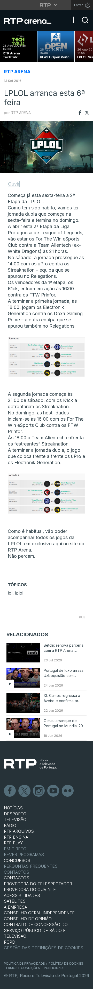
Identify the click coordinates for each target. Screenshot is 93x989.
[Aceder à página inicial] (31, 20)
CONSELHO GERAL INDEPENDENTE (39, 912)
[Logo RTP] (30, 764)
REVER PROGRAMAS (24, 854)
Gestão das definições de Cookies (43, 947)
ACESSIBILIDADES (22, 895)
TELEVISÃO (15, 819)
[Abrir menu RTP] (47, 5)
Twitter (24, 791)
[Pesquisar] (85, 24)
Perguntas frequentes (31, 866)
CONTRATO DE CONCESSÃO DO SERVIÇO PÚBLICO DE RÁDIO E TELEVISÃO (36, 930)
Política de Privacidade (24, 963)
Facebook (10, 791)
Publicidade (54, 968)
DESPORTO (15, 813)
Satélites (15, 901)
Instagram (39, 791)
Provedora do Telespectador (38, 883)
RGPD (9, 942)
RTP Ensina (16, 837)
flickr (68, 791)
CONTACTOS (16, 877)
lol (10, 593)
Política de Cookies (66, 963)
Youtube (53, 791)
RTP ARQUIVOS (19, 831)
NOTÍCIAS (13, 807)
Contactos (16, 872)
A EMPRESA (15, 907)
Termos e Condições (22, 968)
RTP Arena (17, 71)
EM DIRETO (15, 848)
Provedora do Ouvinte (30, 889)
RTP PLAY (13, 842)
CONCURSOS (17, 860)
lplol (19, 593)
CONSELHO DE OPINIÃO (28, 918)
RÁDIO (10, 825)
